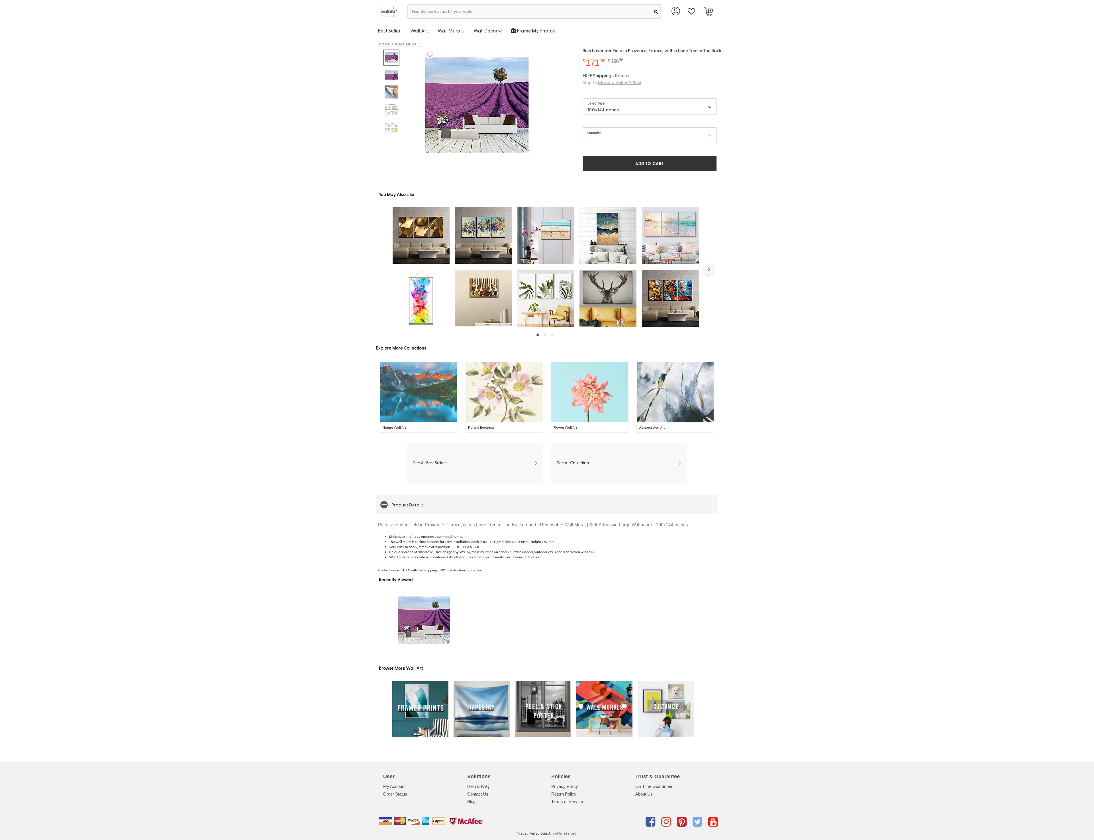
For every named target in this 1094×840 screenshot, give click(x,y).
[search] (656, 11)
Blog (471, 801)
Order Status (395, 794)
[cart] (708, 12)
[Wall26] (386, 11)
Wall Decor (485, 30)
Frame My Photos (535, 30)
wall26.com (538, 833)
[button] (709, 269)
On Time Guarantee (653, 786)
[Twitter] (698, 822)
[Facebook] (651, 822)
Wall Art (419, 30)
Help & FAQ (478, 786)
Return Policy (563, 794)
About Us (644, 794)
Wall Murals (451, 30)
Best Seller (389, 30)
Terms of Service (567, 801)
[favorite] (691, 11)
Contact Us (477, 794)
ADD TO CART (649, 163)
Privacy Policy (564, 786)
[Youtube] (713, 822)
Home (384, 44)
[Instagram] (667, 822)
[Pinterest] (683, 822)
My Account (394, 786)
